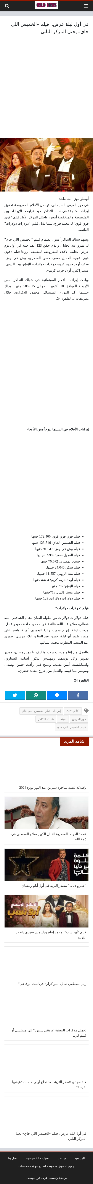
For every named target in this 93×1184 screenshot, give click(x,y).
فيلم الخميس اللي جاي (71, 727)
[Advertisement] (46, 87)
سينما (62, 719)
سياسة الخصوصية (37, 1158)
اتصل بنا (13, 1158)
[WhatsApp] (36, 695)
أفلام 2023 (72, 711)
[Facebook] (78, 695)
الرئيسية (79, 1158)
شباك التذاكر (46, 719)
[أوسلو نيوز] (46, 5)
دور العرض (79, 719)
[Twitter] (15, 695)
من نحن (61, 1158)
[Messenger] (57, 695)
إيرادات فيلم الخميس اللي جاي (41, 711)
